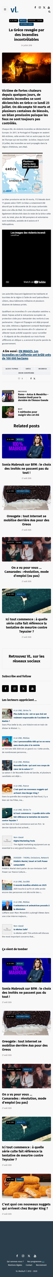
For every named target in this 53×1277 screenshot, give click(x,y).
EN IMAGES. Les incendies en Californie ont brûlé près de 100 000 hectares (26, 354)
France (26, 786)
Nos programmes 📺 (36, 1261)
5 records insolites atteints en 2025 (30, 885)
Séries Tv (28, 542)
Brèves (23, 20)
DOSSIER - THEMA (35, 20)
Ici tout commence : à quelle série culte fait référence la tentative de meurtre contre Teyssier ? (26, 817)
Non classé (19, 837)
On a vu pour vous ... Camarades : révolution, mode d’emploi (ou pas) (26, 572)
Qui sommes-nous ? (15, 1261)
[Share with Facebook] (31, 378)
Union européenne (26, 373)
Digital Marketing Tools (24, 841)
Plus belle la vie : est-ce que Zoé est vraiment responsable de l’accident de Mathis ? (25, 717)
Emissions (35, 857)
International (26, 24)
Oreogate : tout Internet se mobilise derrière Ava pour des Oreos (26, 520)
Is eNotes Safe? (21, 929)
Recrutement (41, 1265)
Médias (20, 439)
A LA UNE (13, 20)
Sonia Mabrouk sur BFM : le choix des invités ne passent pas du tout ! (26, 469)
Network (45, 857)
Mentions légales (15, 1265)
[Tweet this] (34, 378)
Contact (29, 1265)
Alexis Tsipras (12, 369)
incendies (42, 369)
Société (26, 881)
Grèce (28, 369)
